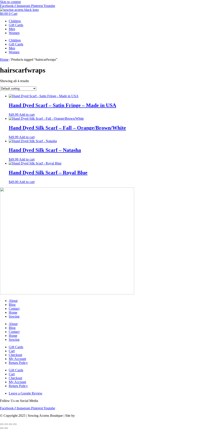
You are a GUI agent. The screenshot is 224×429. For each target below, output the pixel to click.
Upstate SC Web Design (92, 415)
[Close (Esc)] (15, 424)
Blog (12, 304)
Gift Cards (16, 25)
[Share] (10, 424)
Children (15, 21)
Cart (12, 351)
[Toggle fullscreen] (6, 424)
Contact (14, 308)
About (13, 301)
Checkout (15, 355)
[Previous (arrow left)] (2, 428)
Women (14, 33)
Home (4, 59)
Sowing (14, 316)
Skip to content (10, 2)
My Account (17, 359)
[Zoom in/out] (2, 424)
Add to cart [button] (27, 114)
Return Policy (18, 363)
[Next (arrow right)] (6, 428)
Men (12, 29)
